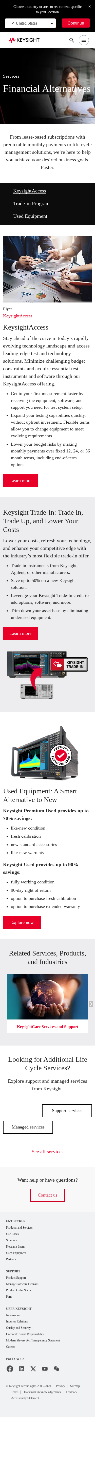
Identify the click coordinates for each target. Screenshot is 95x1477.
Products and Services (22, 1278)
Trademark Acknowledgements (35, 1452)
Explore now (22, 972)
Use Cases (14, 1284)
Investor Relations (19, 1374)
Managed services (28, 1177)
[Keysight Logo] (26, 40)
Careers (11, 1401)
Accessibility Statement (29, 1458)
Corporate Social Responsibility (29, 1387)
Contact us (47, 1245)
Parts (10, 1349)
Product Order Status (21, 1342)
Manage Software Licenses (26, 1336)
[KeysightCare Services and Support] (47, 1023)
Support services (67, 1160)
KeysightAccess (32, 191)
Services (12, 71)
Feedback (70, 1452)
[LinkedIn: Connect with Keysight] (21, 1423)
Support (13, 1323)
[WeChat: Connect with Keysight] (56, 1423)
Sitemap (18, 1446)
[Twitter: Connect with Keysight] (33, 1423)
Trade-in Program (34, 203)
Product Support (18, 1329)
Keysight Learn (17, 1297)
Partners (12, 1311)
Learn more (21, 509)
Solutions (13, 1291)
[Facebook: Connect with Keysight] (10, 1423)
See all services (47, 1202)
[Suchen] (72, 40)
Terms (34, 1446)
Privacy (72, 1440)
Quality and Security (20, 1381)
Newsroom (14, 1368)
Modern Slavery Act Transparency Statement (38, 1394)
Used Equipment (33, 216)
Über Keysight (18, 1361)
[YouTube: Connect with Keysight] (45, 1423)
